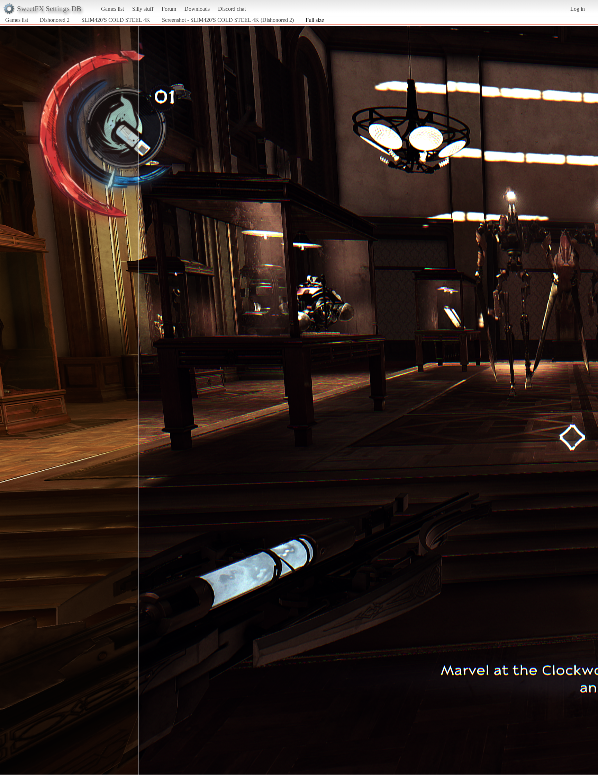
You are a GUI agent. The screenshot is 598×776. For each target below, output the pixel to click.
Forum (169, 9)
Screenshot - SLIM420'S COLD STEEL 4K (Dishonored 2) (228, 20)
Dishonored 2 (55, 20)
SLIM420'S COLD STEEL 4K (115, 20)
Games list (112, 9)
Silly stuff (142, 9)
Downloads (197, 9)
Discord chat (232, 9)
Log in (577, 9)
